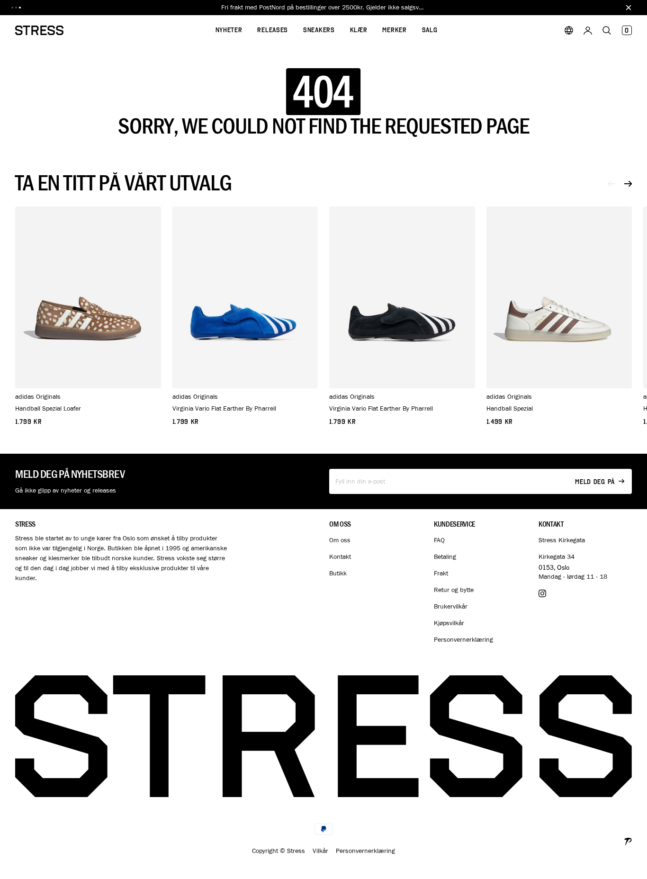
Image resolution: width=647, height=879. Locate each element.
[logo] (39, 30)
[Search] (606, 30)
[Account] (587, 30)
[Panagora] (628, 840)
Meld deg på (595, 482)
